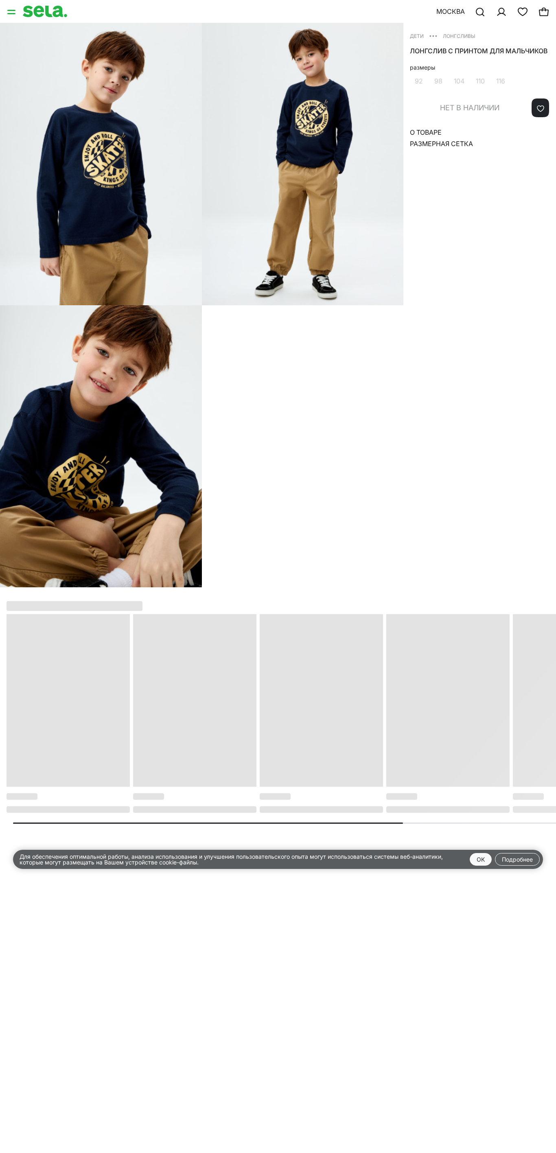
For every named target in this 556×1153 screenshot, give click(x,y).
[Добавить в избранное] (540, 108)
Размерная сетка (441, 144)
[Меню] (12, 11)
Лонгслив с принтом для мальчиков (478, 51)
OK (481, 859)
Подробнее (517, 859)
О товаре (426, 132)
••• (433, 36)
